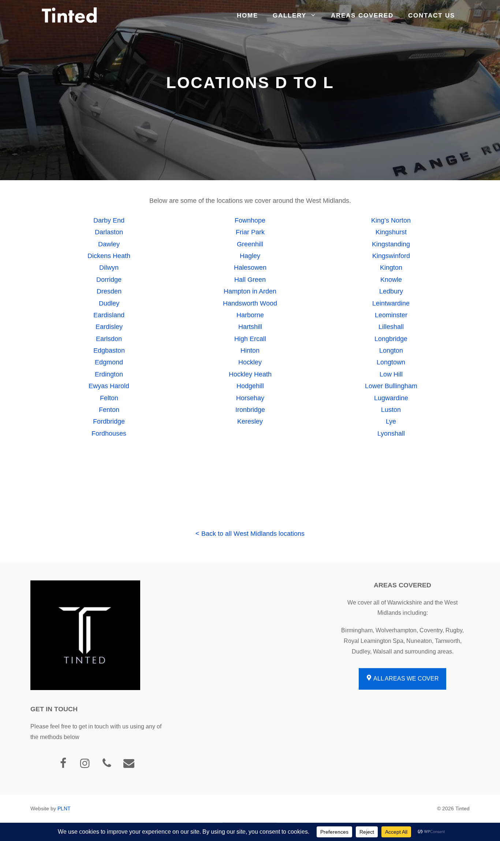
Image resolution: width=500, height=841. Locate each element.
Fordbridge (109, 421)
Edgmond (109, 362)
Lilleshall (391, 326)
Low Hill (391, 374)
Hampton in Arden (250, 291)
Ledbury (391, 291)
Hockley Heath (250, 374)
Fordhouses (109, 433)
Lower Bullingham (391, 386)
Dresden (109, 291)
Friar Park (250, 232)
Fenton (109, 409)
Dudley (109, 303)
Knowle (391, 279)
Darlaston (109, 232)
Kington (391, 267)
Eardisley (109, 326)
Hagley (250, 256)
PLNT (64, 808)
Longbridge (390, 338)
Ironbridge (250, 409)
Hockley (250, 362)
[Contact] (128, 764)
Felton (109, 398)
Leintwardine (391, 303)
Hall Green (250, 279)
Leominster (391, 315)
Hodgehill (250, 386)
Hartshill (250, 326)
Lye (391, 421)
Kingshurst (391, 232)
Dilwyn (109, 267)
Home (247, 15)
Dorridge (109, 279)
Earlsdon (109, 338)
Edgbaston (109, 350)
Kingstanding (391, 244)
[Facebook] (62, 764)
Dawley (109, 244)
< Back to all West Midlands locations (250, 533)
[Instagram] (84, 764)
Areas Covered (362, 15)
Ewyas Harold (109, 386)
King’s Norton (391, 220)
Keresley (250, 421)
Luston (391, 409)
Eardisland (108, 315)
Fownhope (250, 220)
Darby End (108, 220)
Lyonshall (391, 433)
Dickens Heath (108, 256)
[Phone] (106, 764)
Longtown (391, 362)
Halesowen (250, 267)
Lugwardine (391, 398)
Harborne (250, 315)
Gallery (289, 15)
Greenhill (250, 244)
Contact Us (431, 15)
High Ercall (250, 338)
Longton (391, 350)
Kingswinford (391, 256)
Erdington (109, 374)
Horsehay (250, 398)
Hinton (250, 350)
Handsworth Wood (250, 303)
